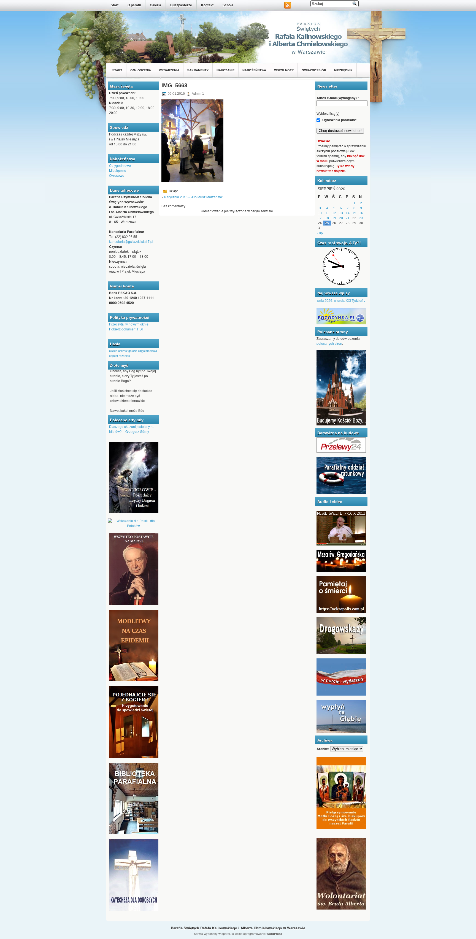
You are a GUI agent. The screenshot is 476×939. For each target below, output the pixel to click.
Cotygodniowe (120, 165)
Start (114, 5)
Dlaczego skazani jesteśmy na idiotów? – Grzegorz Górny (132, 429)
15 (354, 213)
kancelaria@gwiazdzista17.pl (131, 241)
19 (334, 218)
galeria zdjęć (136, 351)
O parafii (134, 5)
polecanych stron (329, 343)
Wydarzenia (169, 70)
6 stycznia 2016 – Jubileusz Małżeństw (193, 196)
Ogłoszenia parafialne (339, 119)
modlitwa (151, 351)
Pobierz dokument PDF (126, 329)
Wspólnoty (284, 70)
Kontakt (207, 5)
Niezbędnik (343, 70)
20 (341, 218)
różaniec (124, 356)
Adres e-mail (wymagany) (338, 97)
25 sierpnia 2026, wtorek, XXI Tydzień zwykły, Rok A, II (336, 300)
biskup (113, 351)
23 (361, 218)
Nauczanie (225, 70)
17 (320, 218)
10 (320, 213)
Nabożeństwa (254, 70)
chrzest (123, 351)
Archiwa (323, 748)
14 (348, 213)
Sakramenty (198, 70)
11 (327, 213)
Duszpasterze (181, 5)
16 (361, 213)
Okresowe (116, 175)
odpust (113, 356)
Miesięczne (117, 170)
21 (348, 218)
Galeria (155, 5)
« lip (320, 232)
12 (334, 213)
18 (327, 218)
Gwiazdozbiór (314, 70)
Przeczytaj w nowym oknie (128, 324)
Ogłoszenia (140, 70)
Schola (228, 5)
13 (341, 213)
